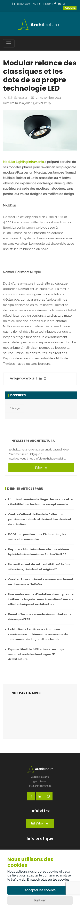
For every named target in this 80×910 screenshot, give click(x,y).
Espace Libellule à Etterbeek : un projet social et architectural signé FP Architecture (37, 654)
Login (48, 3)
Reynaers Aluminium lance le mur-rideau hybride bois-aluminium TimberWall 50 (38, 551)
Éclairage (14, 408)
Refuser (40, 900)
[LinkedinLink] (60, 4)
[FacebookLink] (56, 4)
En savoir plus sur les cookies (48, 879)
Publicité (69, 8)
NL (34, 3)
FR (40, 3)
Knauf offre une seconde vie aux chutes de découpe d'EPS (39, 616)
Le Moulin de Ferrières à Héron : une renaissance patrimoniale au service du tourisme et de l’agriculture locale (38, 634)
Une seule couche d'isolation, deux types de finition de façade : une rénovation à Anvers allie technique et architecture (40, 599)
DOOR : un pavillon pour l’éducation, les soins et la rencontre (37, 536)
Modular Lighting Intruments (23, 162)
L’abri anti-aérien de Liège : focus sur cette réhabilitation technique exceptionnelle (40, 501)
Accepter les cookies (40, 890)
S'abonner (41, 467)
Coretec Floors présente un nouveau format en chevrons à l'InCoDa (40, 581)
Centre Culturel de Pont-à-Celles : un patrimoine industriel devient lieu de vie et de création (39, 519)
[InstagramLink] (65, 4)
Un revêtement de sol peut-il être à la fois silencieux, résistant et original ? (39, 566)
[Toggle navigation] (9, 43)
